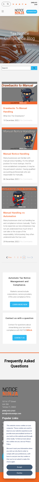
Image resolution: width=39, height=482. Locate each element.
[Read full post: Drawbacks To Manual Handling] (19, 93)
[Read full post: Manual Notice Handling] (19, 138)
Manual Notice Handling (16, 154)
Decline (19, 473)
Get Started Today (31, 11)
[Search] (34, 68)
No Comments (26, 120)
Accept (19, 467)
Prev (10, 257)
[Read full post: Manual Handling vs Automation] (19, 197)
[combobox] (16, 68)
